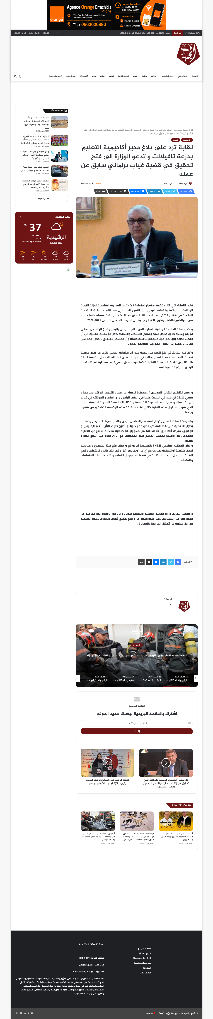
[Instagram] (17, 1013)
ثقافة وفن (84, 76)
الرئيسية (195, 76)
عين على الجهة (167, 76)
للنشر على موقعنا (142, 958)
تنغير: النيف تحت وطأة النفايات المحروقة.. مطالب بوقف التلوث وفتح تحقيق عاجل (36, 123)
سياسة (144, 76)
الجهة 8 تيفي (182, 76)
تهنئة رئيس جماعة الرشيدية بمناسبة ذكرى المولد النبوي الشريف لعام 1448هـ (35, 184)
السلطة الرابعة (123, 76)
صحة (94, 76)
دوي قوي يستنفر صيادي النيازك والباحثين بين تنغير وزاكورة (143, 33)
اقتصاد (111, 76)
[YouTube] (21, 1013)
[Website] (170, 605)
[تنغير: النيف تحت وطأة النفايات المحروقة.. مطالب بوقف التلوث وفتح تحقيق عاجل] (59, 122)
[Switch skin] (20, 76)
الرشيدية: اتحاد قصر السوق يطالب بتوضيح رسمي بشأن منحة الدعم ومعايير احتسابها (35, 140)
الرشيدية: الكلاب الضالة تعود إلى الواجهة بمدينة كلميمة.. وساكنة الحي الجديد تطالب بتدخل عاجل (138, 837)
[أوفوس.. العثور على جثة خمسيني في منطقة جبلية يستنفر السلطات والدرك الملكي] (98, 821)
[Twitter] (171, 562)
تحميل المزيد (44, 198)
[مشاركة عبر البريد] (149, 562)
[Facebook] (178, 562)
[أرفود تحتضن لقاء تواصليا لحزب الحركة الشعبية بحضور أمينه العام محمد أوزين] (176, 821)
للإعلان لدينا (34, 33)
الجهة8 (184, 183)
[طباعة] (141, 562)
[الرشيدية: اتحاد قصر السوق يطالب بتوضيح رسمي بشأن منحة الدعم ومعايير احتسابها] (59, 140)
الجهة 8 (149, 1013)
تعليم (102, 76)
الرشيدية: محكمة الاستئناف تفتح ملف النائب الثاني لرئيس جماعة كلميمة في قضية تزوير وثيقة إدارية (136, 655)
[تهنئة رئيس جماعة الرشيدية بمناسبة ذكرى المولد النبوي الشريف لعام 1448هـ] (59, 185)
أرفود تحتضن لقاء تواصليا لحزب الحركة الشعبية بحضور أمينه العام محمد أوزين (177, 837)
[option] (137, 655)
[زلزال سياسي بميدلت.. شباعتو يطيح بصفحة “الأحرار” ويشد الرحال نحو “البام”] (59, 156)
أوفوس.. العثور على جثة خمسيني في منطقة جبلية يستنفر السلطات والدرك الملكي (98, 837)
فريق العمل (20, 33)
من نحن (46, 33)
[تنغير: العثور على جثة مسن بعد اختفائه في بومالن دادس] (59, 171)
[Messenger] (156, 562)
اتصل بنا (147, 968)
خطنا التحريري (144, 948)
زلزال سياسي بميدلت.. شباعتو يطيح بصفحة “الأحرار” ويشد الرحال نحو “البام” (34, 155)
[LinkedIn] (163, 562)
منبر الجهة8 (70, 76)
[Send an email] (180, 183)
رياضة (135, 76)
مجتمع (153, 76)
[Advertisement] (74, 46)
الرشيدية (160, 130)
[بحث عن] (15, 76)
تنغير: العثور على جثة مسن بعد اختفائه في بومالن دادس (35, 168)
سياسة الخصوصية (142, 963)
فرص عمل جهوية (55, 76)
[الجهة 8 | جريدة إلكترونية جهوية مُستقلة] (188, 53)
